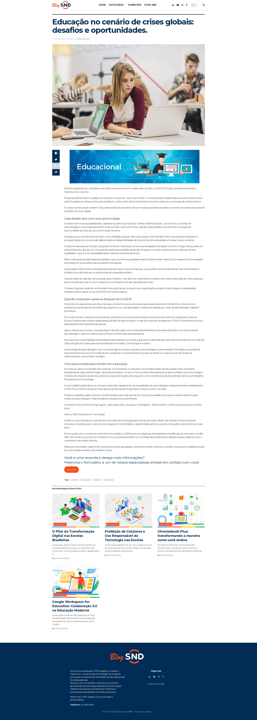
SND (130, 712)
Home (102, 5)
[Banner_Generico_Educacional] (134, 166)
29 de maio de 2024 (60, 628)
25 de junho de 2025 (61, 558)
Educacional (84, 39)
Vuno (148, 712)
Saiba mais (71, 470)
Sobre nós (134, 5)
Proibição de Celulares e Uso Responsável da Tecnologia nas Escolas (125, 535)
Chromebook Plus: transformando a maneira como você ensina (179, 535)
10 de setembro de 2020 (62, 39)
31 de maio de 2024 (166, 555)
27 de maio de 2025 (113, 555)
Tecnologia (108, 480)
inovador (97, 480)
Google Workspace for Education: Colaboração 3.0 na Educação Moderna (74, 606)
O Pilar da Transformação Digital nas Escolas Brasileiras (73, 535)
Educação (85, 480)
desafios (74, 480)
